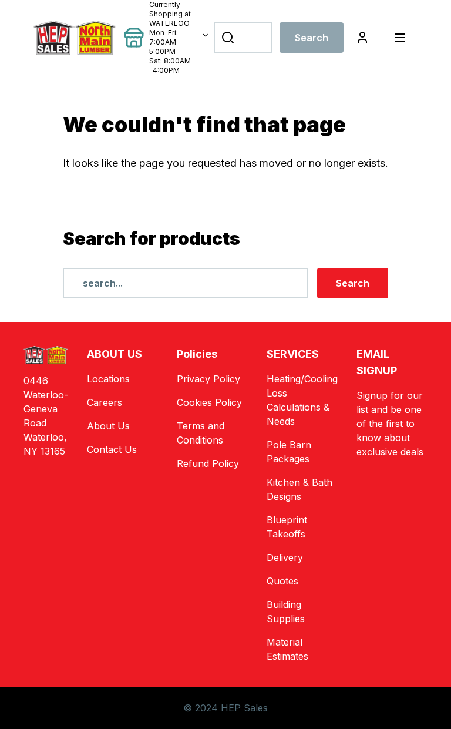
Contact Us (112, 449)
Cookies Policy (209, 402)
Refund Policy (208, 463)
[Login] (362, 37)
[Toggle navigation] (399, 37)
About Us (108, 426)
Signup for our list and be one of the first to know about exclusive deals (389, 423)
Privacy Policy (208, 379)
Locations (108, 379)
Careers (104, 402)
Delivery (285, 557)
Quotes (282, 581)
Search (311, 37)
